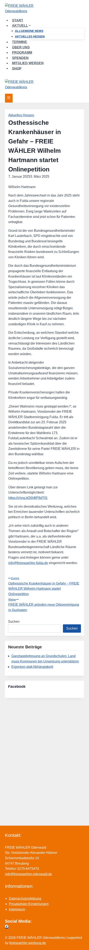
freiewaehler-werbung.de (27, 943)
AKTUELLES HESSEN (30, 36)
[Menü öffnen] (9, 98)
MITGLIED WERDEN (28, 63)
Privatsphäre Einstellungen (29, 904)
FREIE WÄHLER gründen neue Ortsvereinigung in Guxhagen (43, 605)
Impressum (17, 909)
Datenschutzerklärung (25, 898)
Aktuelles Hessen (21, 115)
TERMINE (19, 42)
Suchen (13, 621)
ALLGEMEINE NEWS (29, 31)
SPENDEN (20, 57)
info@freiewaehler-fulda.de (28, 563)
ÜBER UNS (21, 47)
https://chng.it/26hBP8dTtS (27, 498)
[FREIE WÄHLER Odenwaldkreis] (44, 9)
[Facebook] (6, 927)
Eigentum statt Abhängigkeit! (32, 667)
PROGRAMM (22, 52)
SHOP (17, 68)
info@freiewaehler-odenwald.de (28, 874)
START (17, 20)
